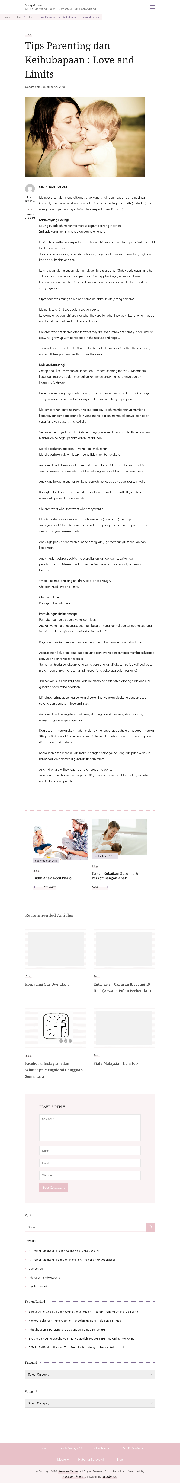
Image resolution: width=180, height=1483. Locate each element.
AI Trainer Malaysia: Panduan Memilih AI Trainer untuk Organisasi (72, 1259)
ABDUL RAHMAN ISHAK (44, 1347)
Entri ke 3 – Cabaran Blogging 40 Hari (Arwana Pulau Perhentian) (122, 987)
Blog (28, 35)
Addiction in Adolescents (44, 1277)
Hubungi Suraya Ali (91, 1459)
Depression (36, 1268)
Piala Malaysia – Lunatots (116, 1063)
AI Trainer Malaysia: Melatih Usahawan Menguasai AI (64, 1250)
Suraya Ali (35, 1311)
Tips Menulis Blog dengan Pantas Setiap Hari (77, 1329)
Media (61, 1459)
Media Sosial (132, 1448)
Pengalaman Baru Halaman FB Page (97, 1320)
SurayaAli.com (34, 5)
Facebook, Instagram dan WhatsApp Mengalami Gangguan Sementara (54, 1070)
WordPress (110, 1477)
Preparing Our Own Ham (47, 984)
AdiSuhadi (35, 1329)
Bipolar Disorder (39, 1286)
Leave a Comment (31, 216)
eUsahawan (102, 1448)
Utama (43, 1448)
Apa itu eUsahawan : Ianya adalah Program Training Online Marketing (92, 1311)
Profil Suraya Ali (71, 1448)
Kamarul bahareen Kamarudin (48, 1320)
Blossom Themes (73, 1477)
